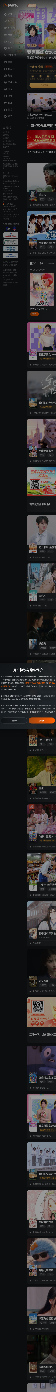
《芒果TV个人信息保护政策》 (35, 683)
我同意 (42, 721)
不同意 (14, 721)
